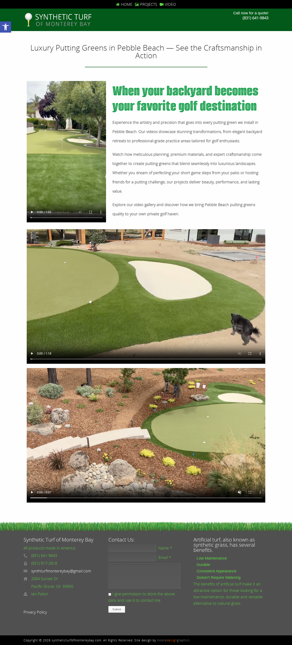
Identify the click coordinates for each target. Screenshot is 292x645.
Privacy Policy (35, 612)
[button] (5, 27)
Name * (165, 548)
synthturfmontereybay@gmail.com (61, 570)
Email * (164, 557)
